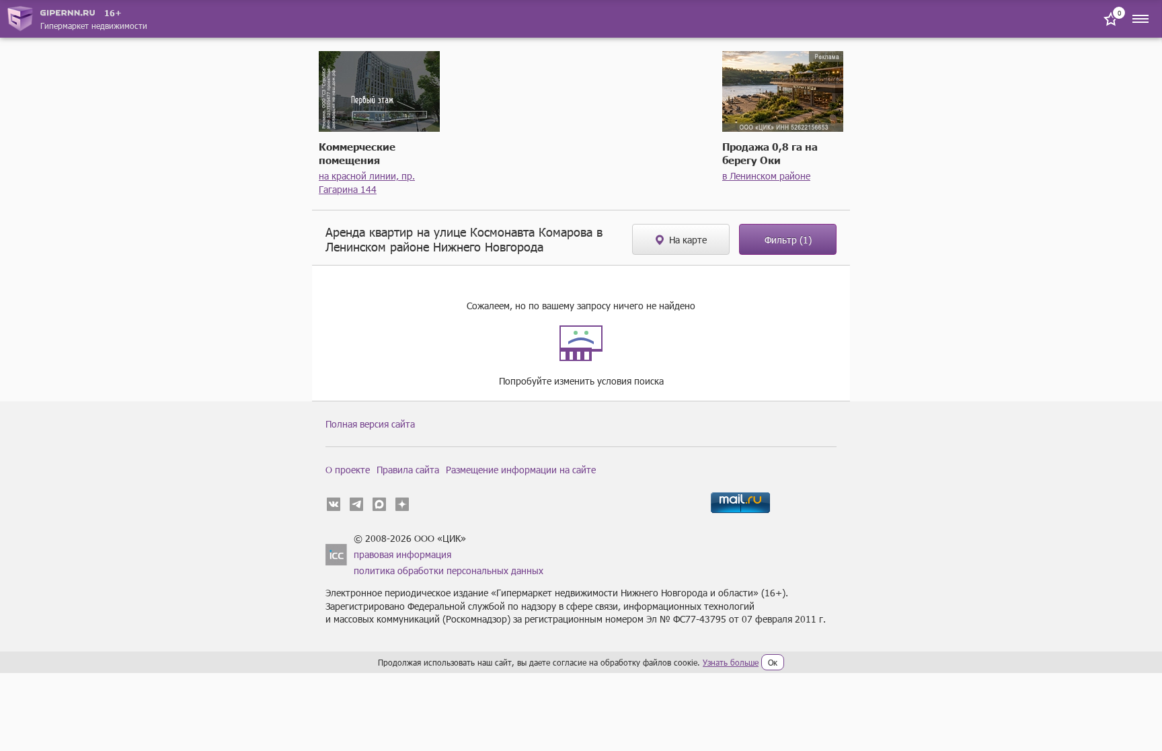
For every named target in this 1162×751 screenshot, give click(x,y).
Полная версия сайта (370, 424)
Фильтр (788, 239)
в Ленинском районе (766, 175)
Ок (772, 662)
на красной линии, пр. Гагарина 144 (367, 182)
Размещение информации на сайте (521, 469)
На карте (688, 239)
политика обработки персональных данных (448, 570)
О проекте (347, 469)
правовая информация (402, 554)
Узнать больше (731, 662)
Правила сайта (408, 469)
